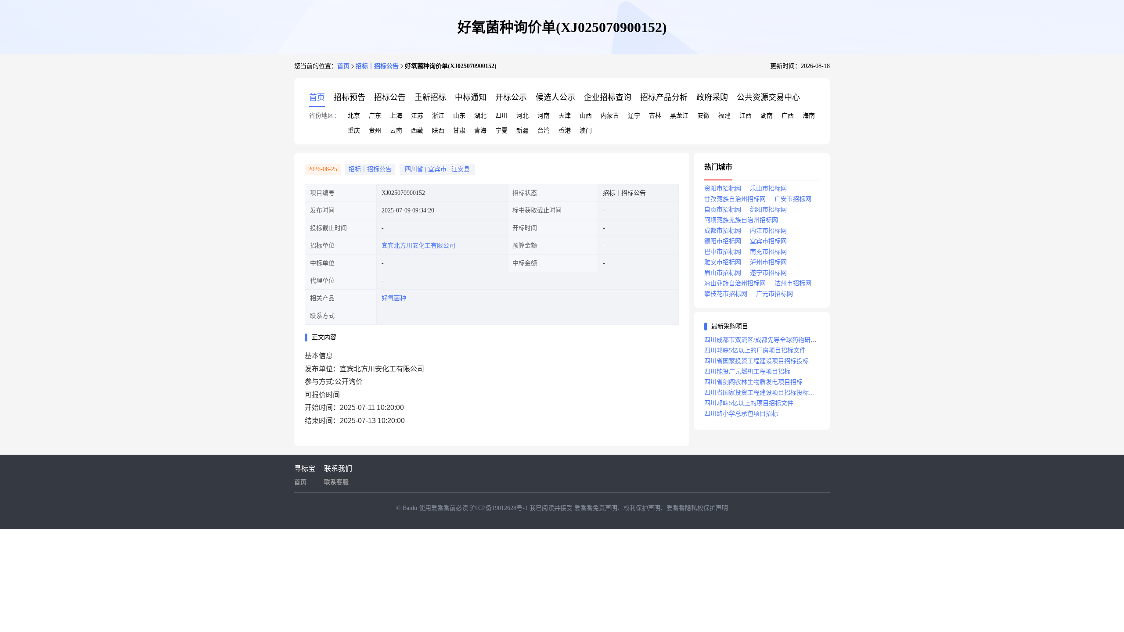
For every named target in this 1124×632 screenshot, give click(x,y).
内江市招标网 (768, 230)
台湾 (543, 130)
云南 (396, 130)
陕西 (438, 130)
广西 (788, 115)
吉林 (655, 115)
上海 (396, 115)
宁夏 (501, 130)
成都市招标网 (722, 230)
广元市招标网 (774, 294)
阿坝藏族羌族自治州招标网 (741, 220)
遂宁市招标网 (768, 272)
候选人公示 (555, 97)
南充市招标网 (768, 251)
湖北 (480, 115)
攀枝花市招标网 (725, 294)
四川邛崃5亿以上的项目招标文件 (748, 403)
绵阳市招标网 (768, 209)
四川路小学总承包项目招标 (741, 413)
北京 (354, 115)
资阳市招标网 (722, 188)
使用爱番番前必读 (444, 508)
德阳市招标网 (722, 241)
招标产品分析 (664, 97)
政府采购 (712, 97)
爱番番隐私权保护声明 (697, 508)
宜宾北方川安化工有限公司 (418, 245)
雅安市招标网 (722, 262)
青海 (480, 130)
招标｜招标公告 (377, 66)
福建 (724, 115)
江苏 (417, 115)
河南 (543, 115)
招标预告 (349, 97)
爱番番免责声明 (595, 508)
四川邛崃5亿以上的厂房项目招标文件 (755, 350)
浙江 (438, 115)
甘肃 (459, 130)
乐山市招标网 (768, 188)
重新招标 (430, 97)
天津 (564, 115)
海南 (809, 115)
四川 (501, 115)
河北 (522, 115)
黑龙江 (679, 115)
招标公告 (390, 97)
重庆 (354, 130)
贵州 (375, 130)
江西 (745, 115)
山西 (586, 115)
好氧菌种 (394, 298)
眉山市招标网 (722, 272)
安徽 (703, 115)
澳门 (586, 130)
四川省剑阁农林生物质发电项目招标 (753, 382)
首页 (343, 66)
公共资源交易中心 (768, 97)
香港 (564, 130)
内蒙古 (610, 115)
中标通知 (470, 97)
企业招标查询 (607, 97)
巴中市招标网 (722, 251)
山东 (459, 115)
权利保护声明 (641, 508)
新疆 (522, 130)
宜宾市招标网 (768, 241)
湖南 (766, 115)
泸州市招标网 (768, 262)
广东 (375, 115)
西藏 (417, 130)
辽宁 (634, 115)
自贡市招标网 (722, 209)
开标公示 (511, 97)
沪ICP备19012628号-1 (500, 508)
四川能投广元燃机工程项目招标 (747, 371)
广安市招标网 (793, 199)
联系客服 (336, 482)
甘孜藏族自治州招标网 (735, 199)
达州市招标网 (793, 283)
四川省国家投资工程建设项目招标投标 (756, 361)
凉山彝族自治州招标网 (735, 283)
